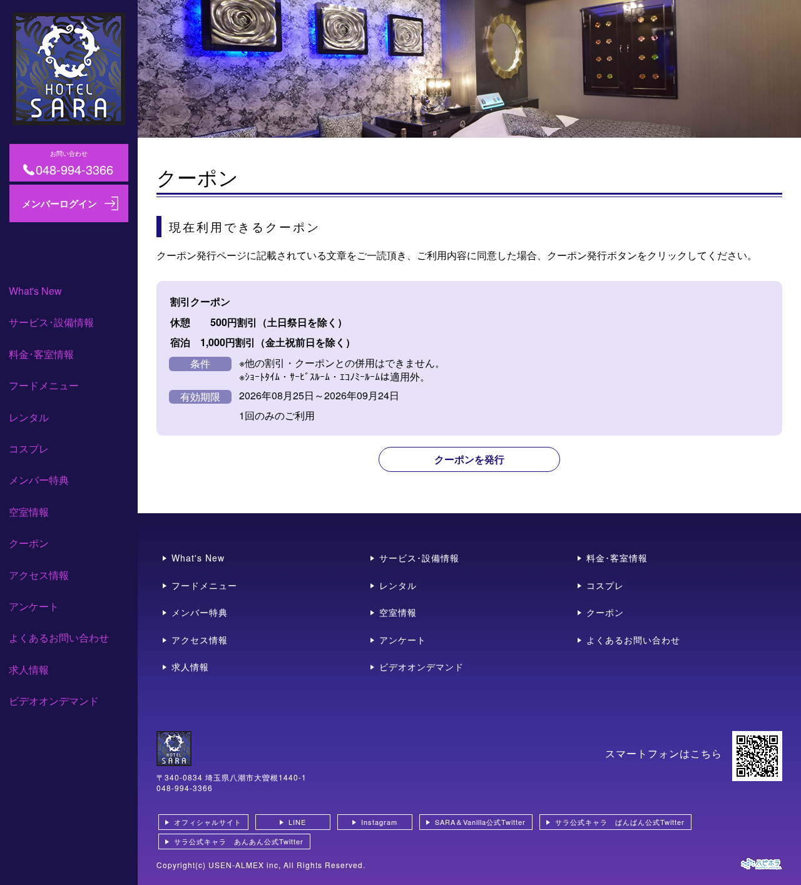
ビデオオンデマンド (54, 700)
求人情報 (29, 669)
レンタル (29, 417)
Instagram (379, 822)
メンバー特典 (39, 480)
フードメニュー (44, 385)
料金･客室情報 (41, 354)
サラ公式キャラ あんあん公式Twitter (239, 841)
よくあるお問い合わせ (59, 637)
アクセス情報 (39, 575)
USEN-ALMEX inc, (244, 864)
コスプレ (29, 448)
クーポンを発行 (469, 459)
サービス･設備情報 (51, 322)
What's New (35, 291)
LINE (297, 822)
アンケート (34, 606)
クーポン (29, 543)
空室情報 (29, 511)
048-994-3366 (184, 787)
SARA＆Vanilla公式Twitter (480, 822)
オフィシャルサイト (208, 822)
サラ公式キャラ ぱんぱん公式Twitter (620, 822)
